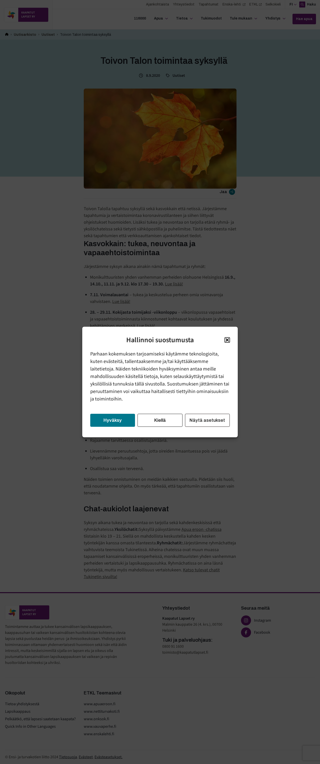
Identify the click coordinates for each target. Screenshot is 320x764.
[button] (227, 339)
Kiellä (160, 420)
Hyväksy (113, 420)
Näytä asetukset (207, 420)
